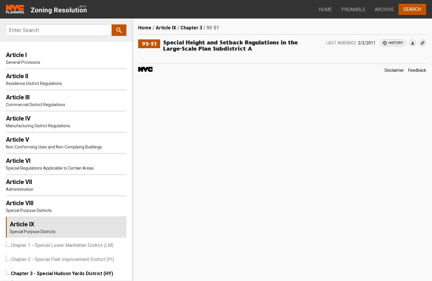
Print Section (412, 42)
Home (325, 9)
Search (412, 9)
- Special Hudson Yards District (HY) (62, 273)
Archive (384, 9)
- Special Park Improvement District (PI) (62, 259)
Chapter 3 (191, 28)
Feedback (417, 70)
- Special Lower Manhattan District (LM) (62, 245)
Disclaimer (394, 70)
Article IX (166, 28)
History (396, 43)
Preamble (353, 9)
